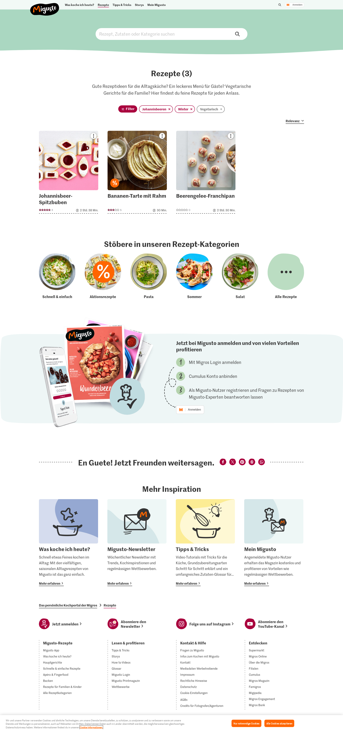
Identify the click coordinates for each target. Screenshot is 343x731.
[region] (171, 723)
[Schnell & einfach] (57, 276)
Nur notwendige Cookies (246, 723)
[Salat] (240, 276)
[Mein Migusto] (273, 542)
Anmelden (297, 5)
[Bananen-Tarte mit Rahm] (137, 173)
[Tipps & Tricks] (205, 542)
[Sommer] (194, 276)
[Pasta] (148, 276)
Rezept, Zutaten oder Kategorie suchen (171, 34)
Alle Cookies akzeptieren (279, 723)
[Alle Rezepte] (286, 276)
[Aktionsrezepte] (103, 276)
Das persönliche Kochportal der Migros (68, 605)
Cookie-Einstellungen (194, 693)
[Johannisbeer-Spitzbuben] (68, 173)
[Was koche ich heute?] (68, 542)
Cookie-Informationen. (91, 727)
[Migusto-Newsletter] (136, 542)
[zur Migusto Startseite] (44, 6)
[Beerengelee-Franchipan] (205, 173)
